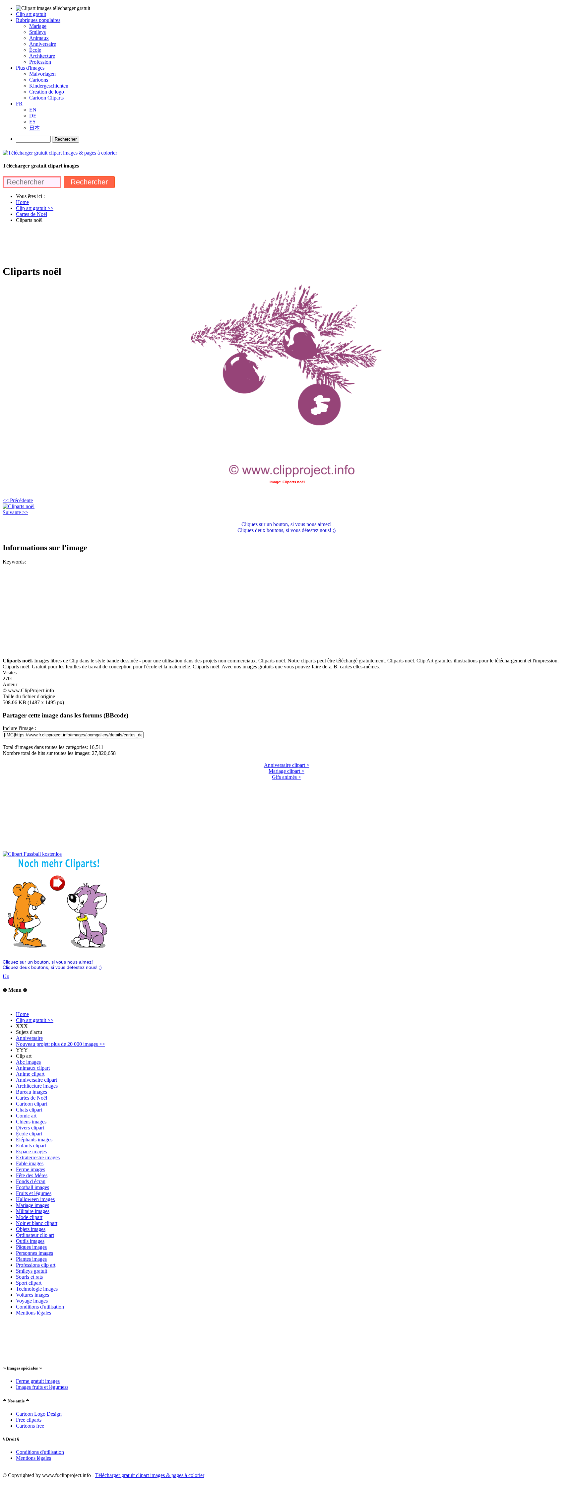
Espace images (31, 1151)
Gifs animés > (286, 777)
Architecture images (37, 1086)
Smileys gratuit (31, 1271)
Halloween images (35, 1199)
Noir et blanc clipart (36, 1223)
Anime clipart (30, 1074)
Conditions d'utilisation (40, 1307)
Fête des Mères (31, 1175)
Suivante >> (15, 512)
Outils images (30, 1241)
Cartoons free (30, 1426)
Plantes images (31, 1259)
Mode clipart (29, 1217)
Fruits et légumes (33, 1193)
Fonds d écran (30, 1181)
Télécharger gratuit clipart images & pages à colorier (149, 1475)
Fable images (29, 1163)
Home (22, 1014)
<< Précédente (18, 500)
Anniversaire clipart (36, 1080)
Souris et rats (29, 1277)
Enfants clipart (31, 1145)
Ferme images (30, 1169)
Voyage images (32, 1301)
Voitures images (32, 1295)
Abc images (28, 1062)
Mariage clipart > (286, 771)
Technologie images (37, 1289)
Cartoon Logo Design (39, 1414)
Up (6, 976)
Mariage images (32, 1205)
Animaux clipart (33, 1068)
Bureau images (31, 1092)
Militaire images (32, 1211)
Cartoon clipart (31, 1104)
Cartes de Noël (31, 1098)
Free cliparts (28, 1420)
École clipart (29, 1133)
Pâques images (31, 1247)
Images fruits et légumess (42, 1387)
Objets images (30, 1229)
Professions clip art (35, 1265)
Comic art (26, 1115)
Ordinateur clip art (35, 1235)
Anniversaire (29, 1038)
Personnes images (34, 1253)
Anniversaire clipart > (286, 765)
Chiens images (31, 1121)
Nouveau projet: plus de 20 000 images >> (60, 1044)
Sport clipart (28, 1283)
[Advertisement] (123, 243)
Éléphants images (34, 1139)
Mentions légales (33, 1313)
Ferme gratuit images (38, 1381)
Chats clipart (29, 1110)
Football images (32, 1187)
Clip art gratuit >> (34, 1020)
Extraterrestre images (38, 1157)
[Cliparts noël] (18, 506)
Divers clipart (30, 1127)
